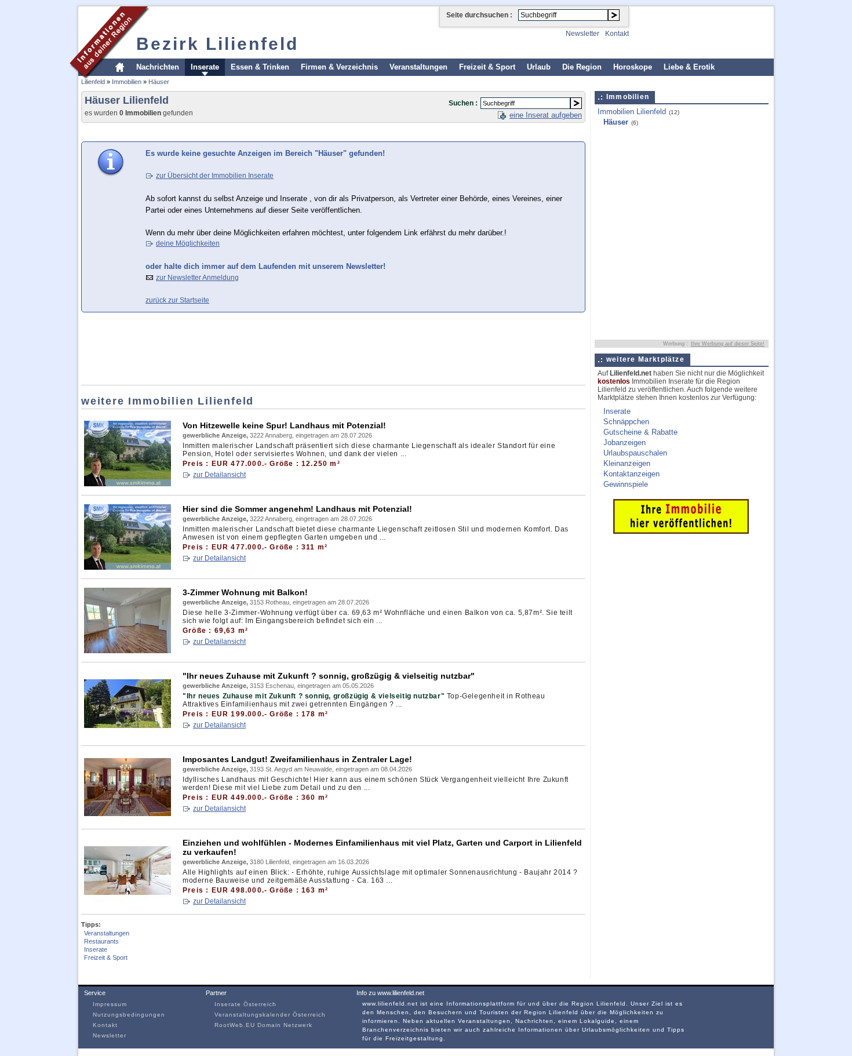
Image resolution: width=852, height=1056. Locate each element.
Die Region (582, 67)
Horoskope (632, 67)
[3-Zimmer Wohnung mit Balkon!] (127, 650)
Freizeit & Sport (487, 67)
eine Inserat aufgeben (545, 115)
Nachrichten (157, 67)
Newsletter (582, 34)
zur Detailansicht (219, 475)
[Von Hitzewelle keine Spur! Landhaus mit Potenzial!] (127, 483)
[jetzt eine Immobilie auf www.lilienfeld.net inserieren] (681, 531)
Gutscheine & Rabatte (640, 432)
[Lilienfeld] (110, 77)
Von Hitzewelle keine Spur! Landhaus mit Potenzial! (284, 425)
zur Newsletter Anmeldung (197, 278)
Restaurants (101, 941)
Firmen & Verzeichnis (339, 67)
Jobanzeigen (624, 442)
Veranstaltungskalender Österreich (270, 1014)
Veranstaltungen (418, 67)
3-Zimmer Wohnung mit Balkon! (245, 592)
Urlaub (539, 67)
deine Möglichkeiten (188, 243)
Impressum (110, 1004)
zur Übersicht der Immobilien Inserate (215, 176)
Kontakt (617, 34)
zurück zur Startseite (177, 300)
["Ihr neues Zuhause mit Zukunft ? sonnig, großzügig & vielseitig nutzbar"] (127, 734)
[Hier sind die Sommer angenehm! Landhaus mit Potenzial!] (127, 567)
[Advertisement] (292, 131)
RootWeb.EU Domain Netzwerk (263, 1025)
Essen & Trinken (260, 67)
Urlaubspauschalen (635, 453)
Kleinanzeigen (626, 463)
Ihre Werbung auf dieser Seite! (727, 344)
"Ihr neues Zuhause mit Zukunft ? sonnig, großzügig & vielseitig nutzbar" (329, 675)
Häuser (158, 81)
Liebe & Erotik (689, 67)
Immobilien (126, 81)
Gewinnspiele (625, 484)
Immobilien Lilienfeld (632, 111)
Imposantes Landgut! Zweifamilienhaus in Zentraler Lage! (297, 759)
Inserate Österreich (245, 1004)
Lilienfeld (93, 81)
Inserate (205, 67)
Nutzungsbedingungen (129, 1014)
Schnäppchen (626, 421)
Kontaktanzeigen (631, 473)
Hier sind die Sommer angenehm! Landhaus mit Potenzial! (297, 509)
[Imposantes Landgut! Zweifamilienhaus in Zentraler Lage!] (127, 817)
